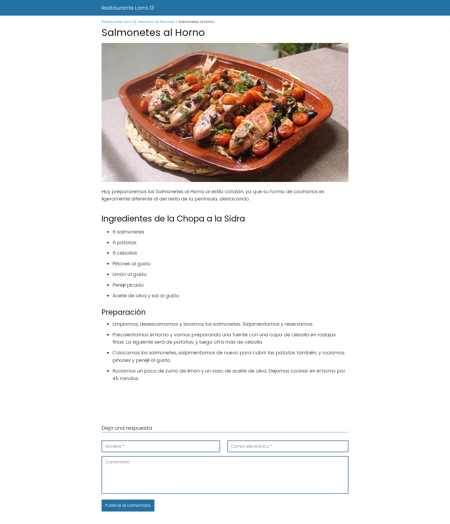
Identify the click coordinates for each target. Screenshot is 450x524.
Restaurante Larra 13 (128, 7)
